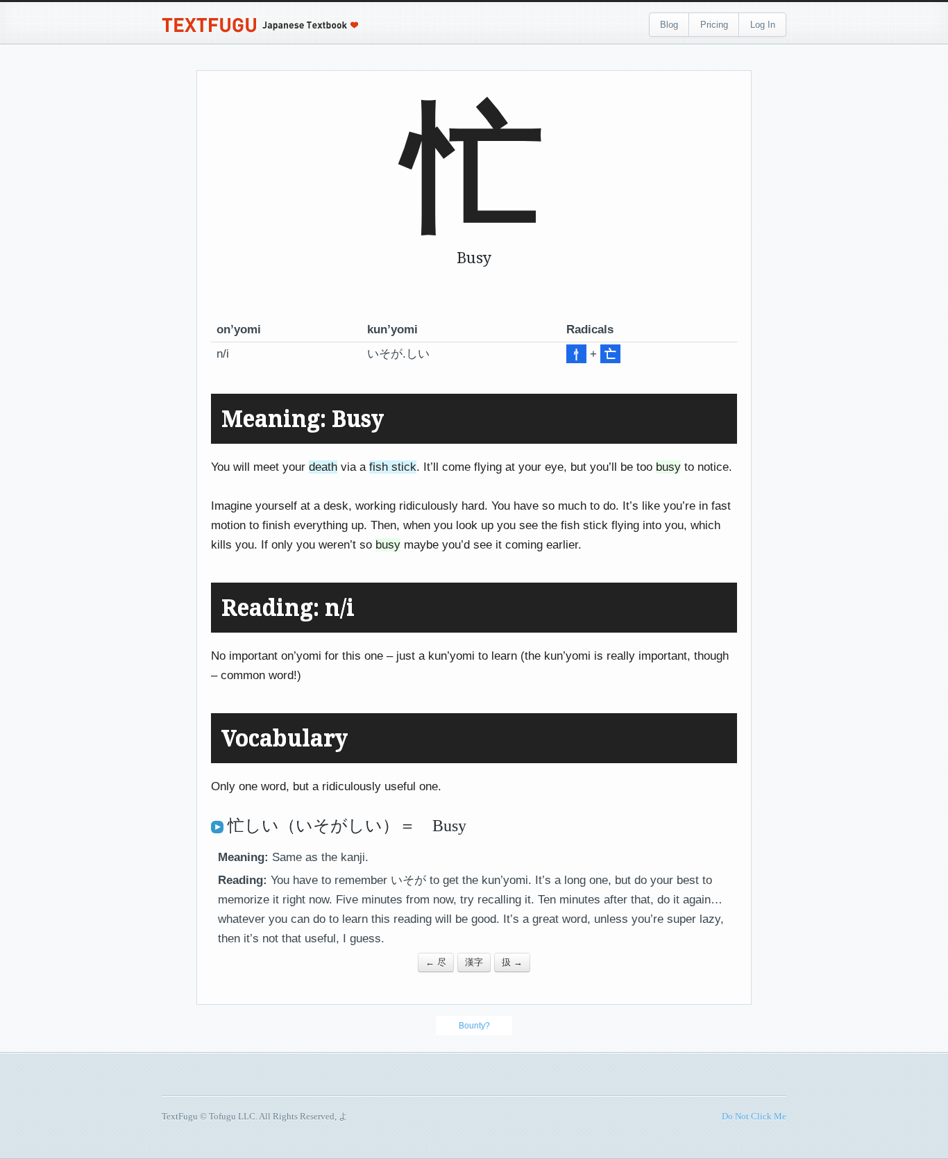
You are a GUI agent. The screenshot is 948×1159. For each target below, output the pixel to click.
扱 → (512, 962)
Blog (669, 24)
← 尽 (435, 962)
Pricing (714, 24)
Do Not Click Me (754, 1116)
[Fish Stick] (576, 353)
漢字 (474, 962)
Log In (762, 24)
